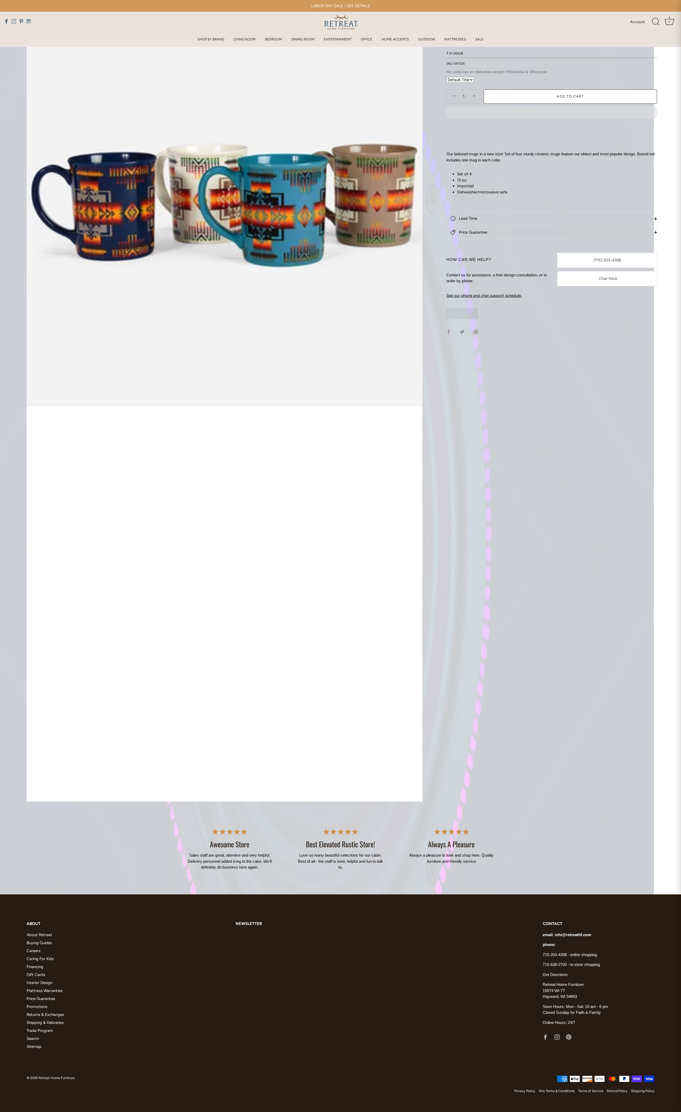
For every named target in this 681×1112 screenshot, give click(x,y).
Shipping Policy (642, 1091)
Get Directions (555, 974)
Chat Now (607, 278)
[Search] (656, 22)
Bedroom (273, 39)
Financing (35, 966)
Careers (33, 950)
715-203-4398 (555, 954)
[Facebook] (545, 1036)
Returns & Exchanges (45, 1014)
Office (366, 39)
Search (33, 1038)
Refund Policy (617, 1091)
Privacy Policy (524, 1091)
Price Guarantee (472, 232)
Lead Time (467, 218)
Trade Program (40, 1030)
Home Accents (395, 39)
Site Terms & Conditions (557, 1091)
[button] (551, 112)
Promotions (37, 1006)
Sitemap (34, 1046)
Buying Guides (39, 942)
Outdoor (426, 39)
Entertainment (338, 39)
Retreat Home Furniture (56, 1078)
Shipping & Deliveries (45, 1022)
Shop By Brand (210, 39)
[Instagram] (557, 1036)
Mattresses (455, 39)
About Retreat (39, 934)
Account (637, 21)
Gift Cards (36, 974)
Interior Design (39, 982)
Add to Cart (570, 96)
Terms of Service (590, 1091)
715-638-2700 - (556, 964)
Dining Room (302, 39)
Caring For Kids (40, 958)
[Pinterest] (568, 1036)
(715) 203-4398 (607, 260)
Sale (479, 39)
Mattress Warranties (45, 990)
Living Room (244, 39)
